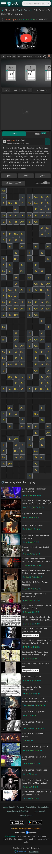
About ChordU (9, 807)
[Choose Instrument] (30, 90)
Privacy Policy (43, 807)
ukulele (24, 90)
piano (15, 90)
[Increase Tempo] (14, 56)
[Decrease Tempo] (3, 56)
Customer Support (26, 815)
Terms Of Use (31, 807)
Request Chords (30, 635)
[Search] (48, 3)
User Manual (40, 811)
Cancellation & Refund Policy (18, 811)
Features (20, 807)
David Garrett (24, 10)
